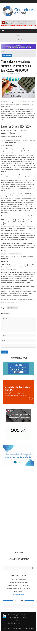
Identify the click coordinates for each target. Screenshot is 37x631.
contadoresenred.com (18, 594)
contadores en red (17, 628)
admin (15, 73)
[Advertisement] (18, 488)
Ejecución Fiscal (12, 308)
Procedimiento (7, 55)
